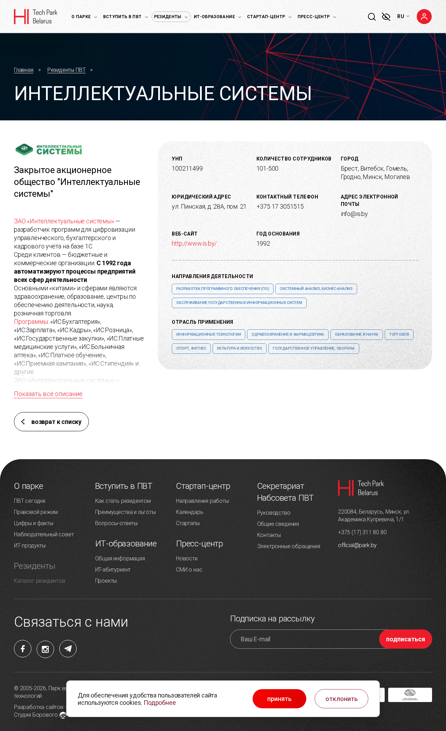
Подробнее (160, 702)
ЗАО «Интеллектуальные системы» (64, 221)
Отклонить (341, 698)
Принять (279, 698)
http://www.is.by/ (194, 243)
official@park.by (357, 545)
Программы (31, 321)
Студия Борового (36, 714)
